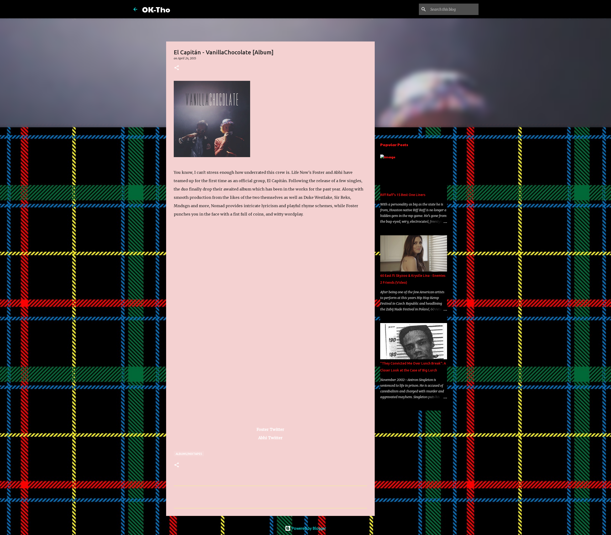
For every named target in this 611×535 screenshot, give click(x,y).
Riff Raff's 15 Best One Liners (402, 195)
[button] (176, 68)
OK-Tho (156, 9)
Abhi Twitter (270, 437)
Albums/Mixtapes (189, 453)
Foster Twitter (270, 429)
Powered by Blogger (308, 528)
